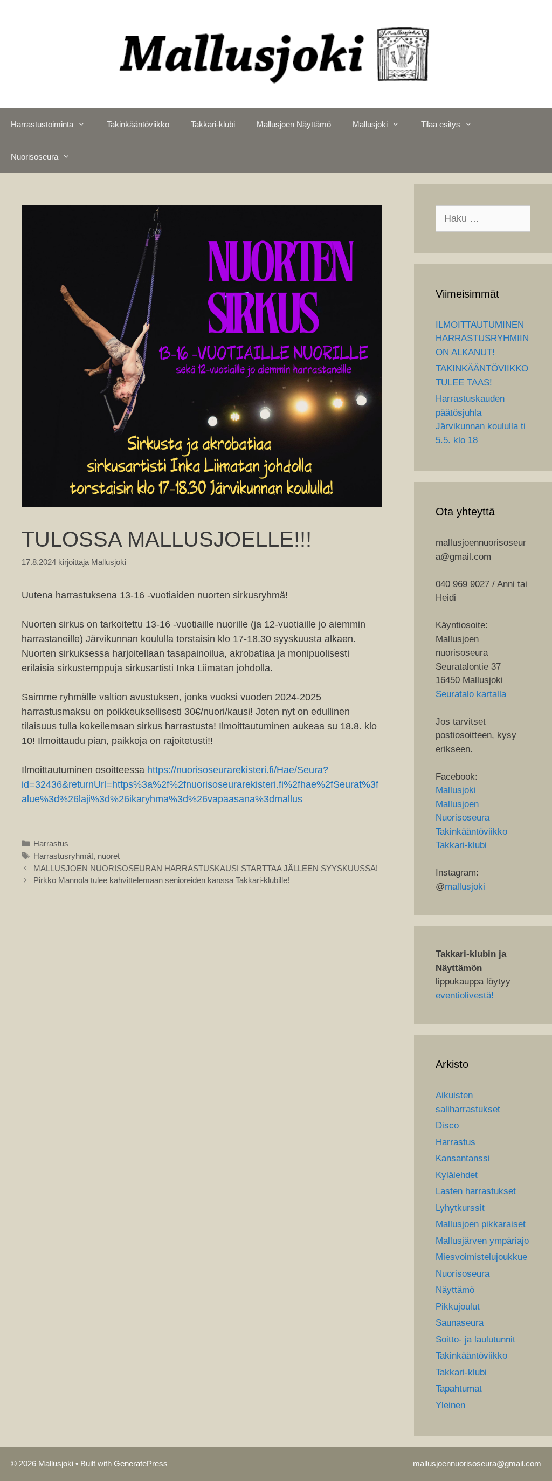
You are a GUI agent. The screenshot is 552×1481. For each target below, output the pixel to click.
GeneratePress (141, 1463)
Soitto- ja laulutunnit (475, 1339)
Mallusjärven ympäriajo (482, 1241)
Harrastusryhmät (63, 855)
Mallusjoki (370, 124)
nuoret (109, 855)
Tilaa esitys (440, 124)
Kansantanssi (463, 1158)
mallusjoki (465, 886)
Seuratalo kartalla (471, 694)
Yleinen (450, 1405)
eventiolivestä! (465, 995)
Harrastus (50, 843)
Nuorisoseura (34, 156)
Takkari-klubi (213, 124)
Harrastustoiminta (42, 124)
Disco (447, 1125)
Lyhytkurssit (460, 1208)
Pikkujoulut (458, 1306)
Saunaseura (460, 1323)
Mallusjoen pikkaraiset (481, 1224)
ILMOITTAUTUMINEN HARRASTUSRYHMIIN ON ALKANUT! (482, 338)
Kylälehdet (457, 1175)
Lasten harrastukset (476, 1191)
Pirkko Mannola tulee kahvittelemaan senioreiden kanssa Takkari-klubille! (161, 880)
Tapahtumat (459, 1388)
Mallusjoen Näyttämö (294, 124)
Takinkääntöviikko (138, 124)
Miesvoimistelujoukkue (481, 1257)
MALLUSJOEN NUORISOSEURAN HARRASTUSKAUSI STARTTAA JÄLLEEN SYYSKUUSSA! (205, 868)
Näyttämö (455, 1290)
